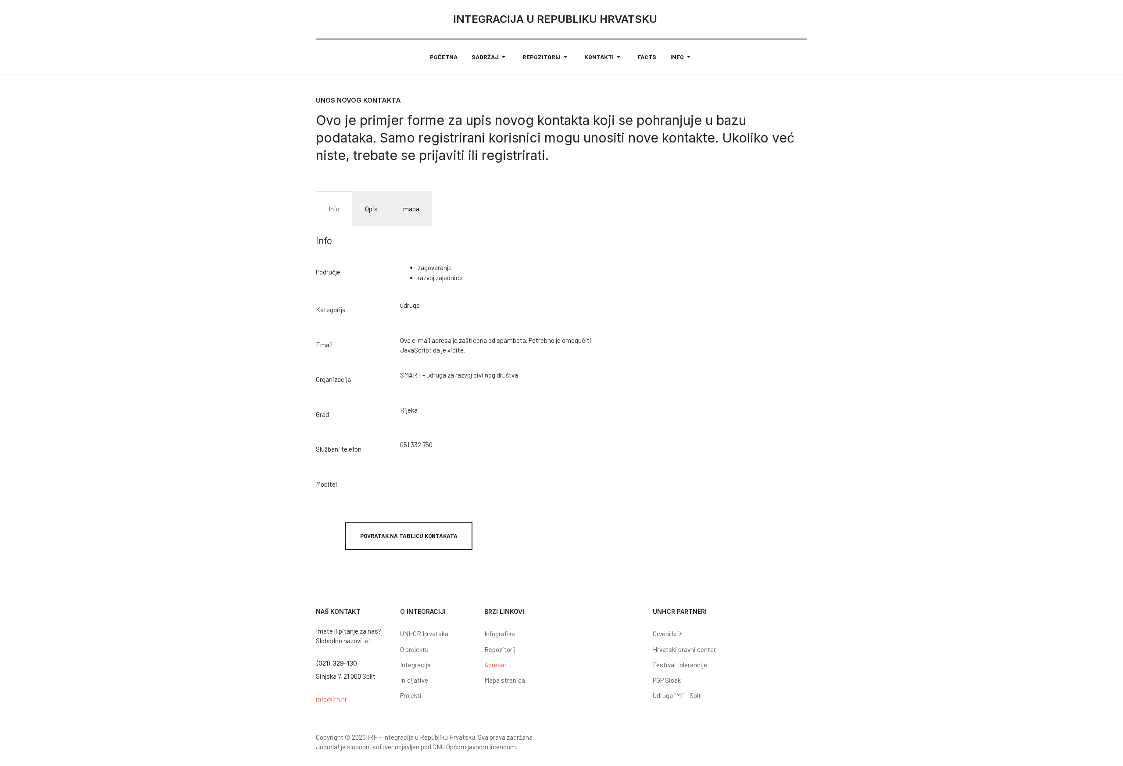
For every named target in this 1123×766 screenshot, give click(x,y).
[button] (490, 57)
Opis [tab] (371, 209)
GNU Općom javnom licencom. (475, 747)
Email (324, 345)
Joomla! (328, 747)
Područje (328, 272)
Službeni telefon (338, 449)
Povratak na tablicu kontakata (409, 535)
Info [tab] (334, 209)
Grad (322, 414)
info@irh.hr (331, 699)
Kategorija (331, 310)
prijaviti (443, 155)
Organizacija (333, 379)
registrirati (513, 155)
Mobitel (326, 484)
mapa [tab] (411, 209)
